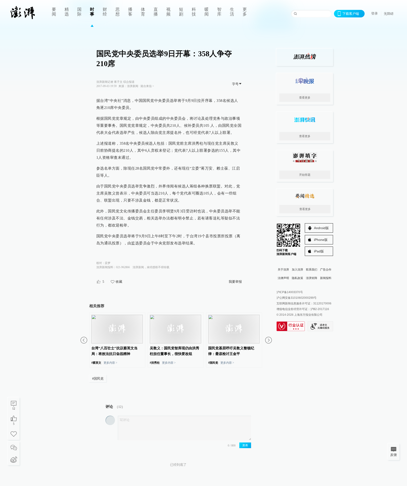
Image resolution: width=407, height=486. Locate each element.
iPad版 (319, 251)
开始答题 (304, 174)
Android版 (321, 228)
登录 (374, 13)
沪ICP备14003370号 (290, 292)
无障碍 (389, 14)
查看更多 (304, 97)
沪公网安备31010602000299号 (297, 297)
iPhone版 (321, 240)
